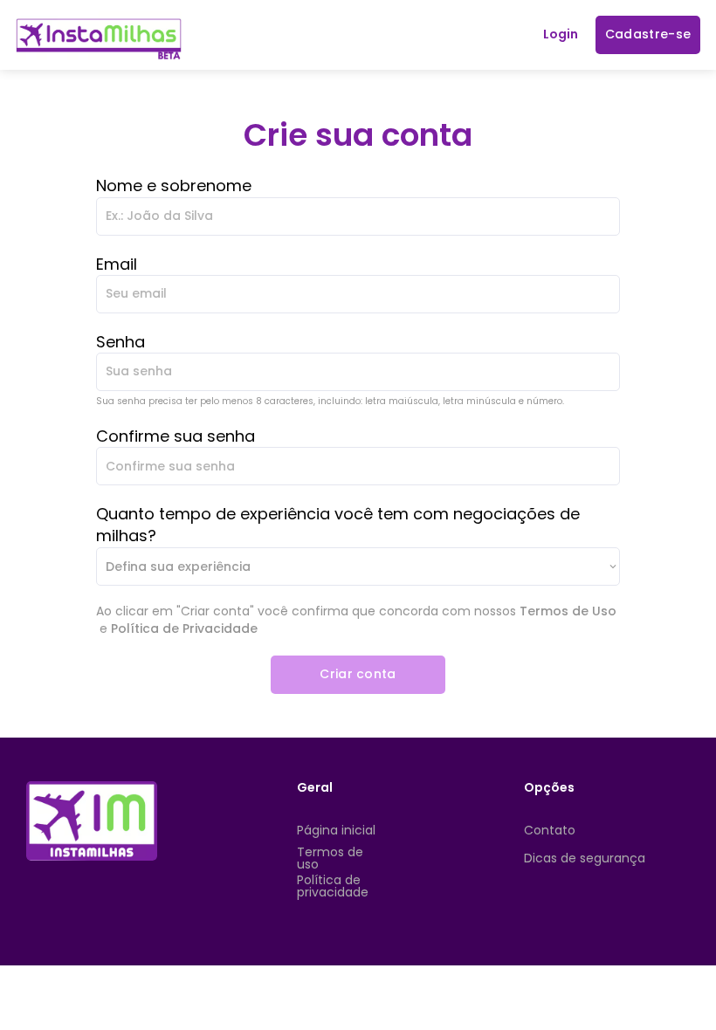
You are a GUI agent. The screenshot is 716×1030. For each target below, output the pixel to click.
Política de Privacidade (184, 628)
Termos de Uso (568, 611)
